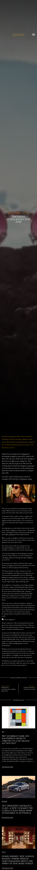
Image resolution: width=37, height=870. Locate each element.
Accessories (14, 213)
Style (26, 213)
